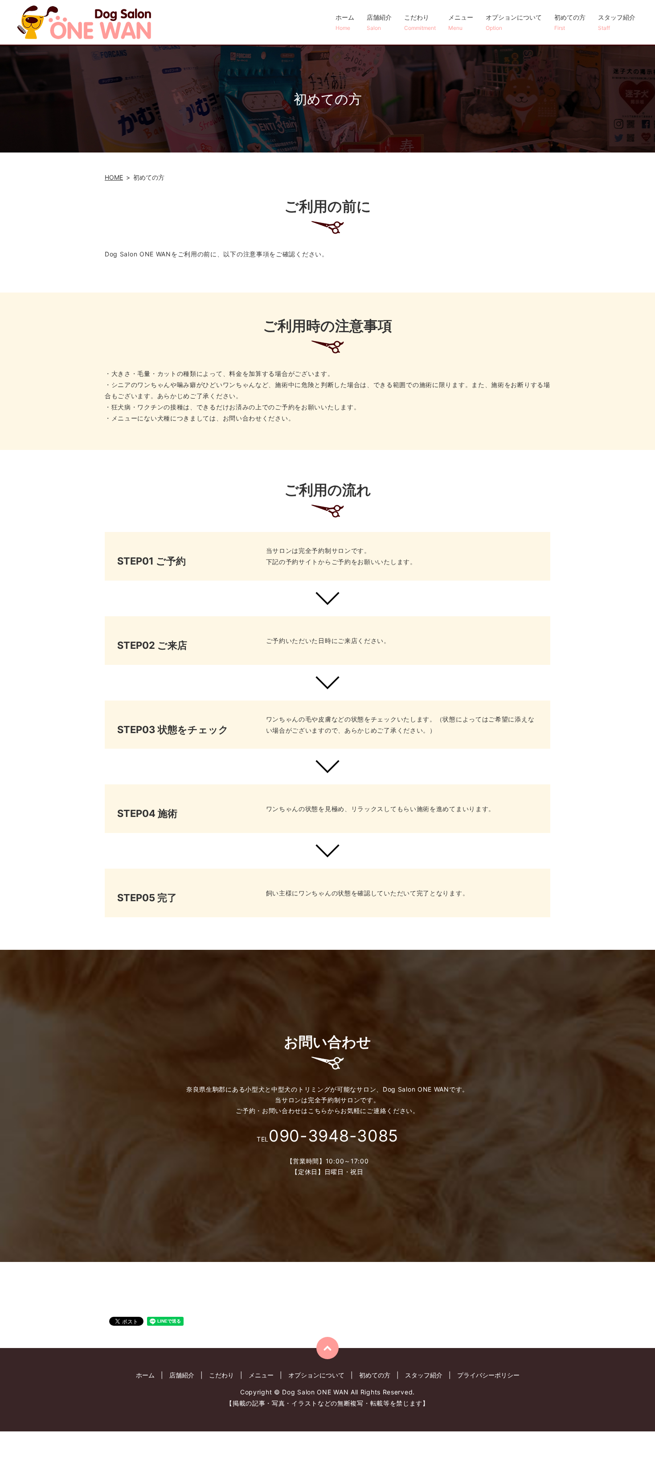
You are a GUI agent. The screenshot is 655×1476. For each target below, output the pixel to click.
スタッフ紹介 (616, 22)
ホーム (345, 22)
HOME (114, 177)
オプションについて (514, 22)
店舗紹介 (379, 22)
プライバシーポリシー (488, 1375)
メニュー (460, 22)
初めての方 (569, 22)
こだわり (420, 22)
